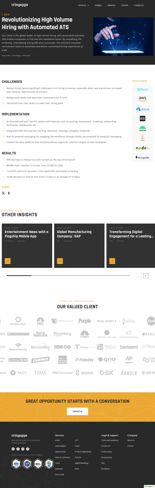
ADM (77, 469)
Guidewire (59, 469)
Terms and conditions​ (109, 440)
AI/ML (57, 440)
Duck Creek (59, 474)
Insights (98, 5)
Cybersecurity (60, 451)
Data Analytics (60, 446)
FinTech (78, 457)
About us (111, 5)
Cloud (77, 446)
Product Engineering (83, 451)
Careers (124, 5)
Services (82, 5)
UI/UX (57, 463)
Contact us (138, 5)
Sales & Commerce (62, 457)
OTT (76, 440)
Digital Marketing (81, 463)
